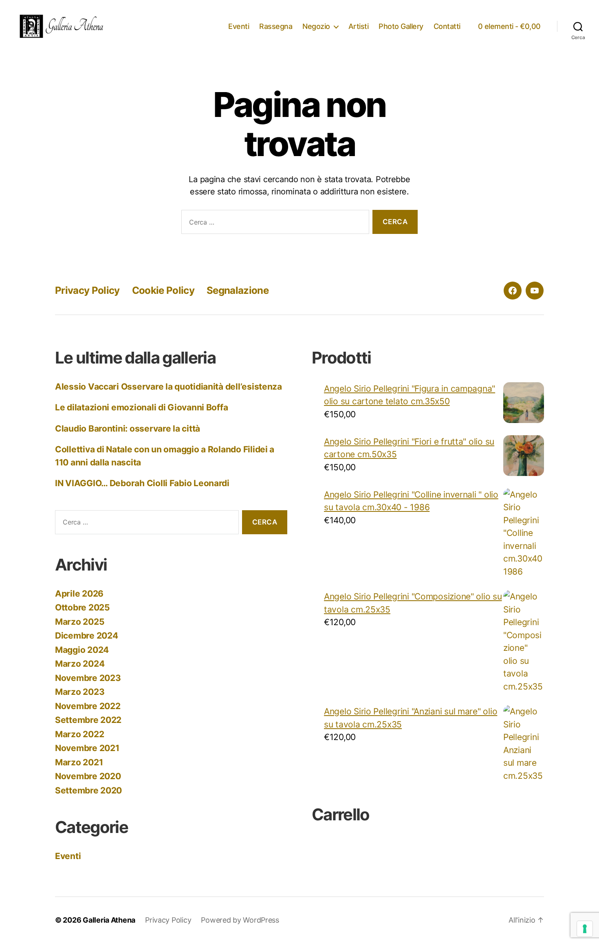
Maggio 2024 (82, 650)
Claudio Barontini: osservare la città (127, 428)
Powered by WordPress (240, 920)
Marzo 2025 (79, 622)
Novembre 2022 (88, 706)
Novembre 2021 (87, 748)
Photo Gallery (401, 26)
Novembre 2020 (88, 776)
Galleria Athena (109, 920)
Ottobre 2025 (82, 607)
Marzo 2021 (79, 762)
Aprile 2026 (79, 593)
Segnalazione (238, 290)
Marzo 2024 (79, 664)
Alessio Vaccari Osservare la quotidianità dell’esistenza (168, 386)
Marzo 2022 (79, 734)
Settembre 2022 (88, 720)
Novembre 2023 (88, 678)
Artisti (358, 26)
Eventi (238, 26)
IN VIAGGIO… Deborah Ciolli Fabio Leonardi (142, 483)
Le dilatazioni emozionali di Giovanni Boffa (141, 407)
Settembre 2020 (88, 790)
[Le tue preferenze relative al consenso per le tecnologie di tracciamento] (584, 928)
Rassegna (275, 26)
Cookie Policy (163, 290)
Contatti (447, 26)
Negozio (316, 26)
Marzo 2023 (79, 692)
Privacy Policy (87, 290)
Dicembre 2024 (86, 635)
